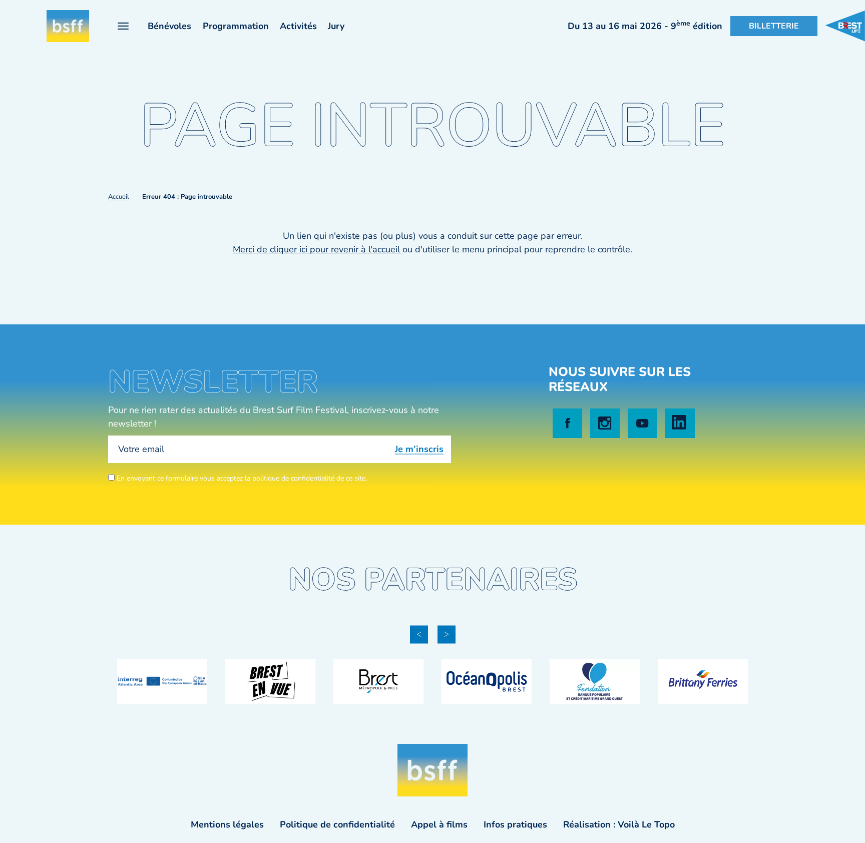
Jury (336, 26)
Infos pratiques (515, 824)
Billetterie (774, 26)
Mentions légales (227, 824)
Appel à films (439, 824)
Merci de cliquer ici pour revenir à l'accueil (317, 249)
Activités (298, 26)
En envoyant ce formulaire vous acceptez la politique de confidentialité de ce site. (241, 478)
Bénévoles (169, 26)
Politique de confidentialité (337, 824)
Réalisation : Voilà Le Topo (619, 824)
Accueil (118, 196)
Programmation (236, 26)
